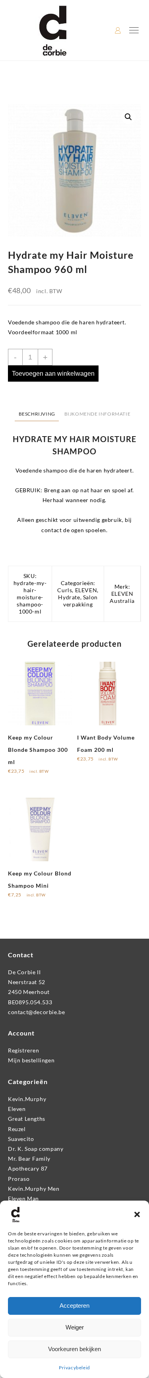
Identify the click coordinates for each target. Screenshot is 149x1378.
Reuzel (17, 1129)
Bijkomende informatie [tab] (97, 414)
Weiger (75, 1327)
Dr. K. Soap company (35, 1148)
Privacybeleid (74, 1367)
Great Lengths (26, 1118)
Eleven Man (23, 1198)
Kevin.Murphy (27, 1099)
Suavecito (21, 1138)
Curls (64, 590)
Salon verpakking (80, 601)
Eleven (17, 1108)
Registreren (23, 1050)
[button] (137, 1214)
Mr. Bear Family (29, 1158)
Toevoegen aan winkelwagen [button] (25, 780)
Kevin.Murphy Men (34, 1188)
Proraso (18, 1178)
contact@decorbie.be (36, 1012)
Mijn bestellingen (31, 1060)
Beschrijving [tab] (37, 414)
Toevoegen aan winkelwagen (53, 373)
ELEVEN (86, 590)
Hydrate (69, 597)
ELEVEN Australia (122, 597)
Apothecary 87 (28, 1168)
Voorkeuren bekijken (74, 1349)
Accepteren (74, 1305)
